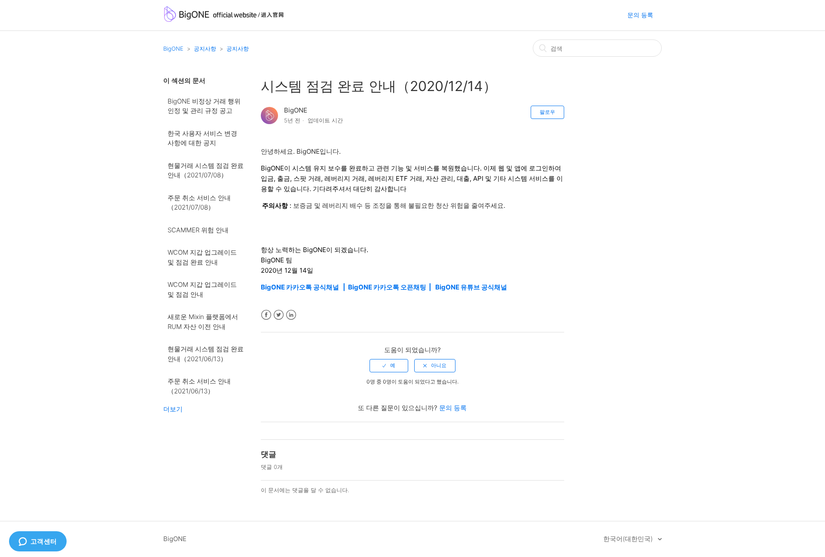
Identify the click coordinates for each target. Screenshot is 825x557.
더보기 (173, 409)
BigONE (173, 48)
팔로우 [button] (547, 112)
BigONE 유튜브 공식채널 (471, 287)
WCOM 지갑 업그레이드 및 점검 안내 (202, 289)
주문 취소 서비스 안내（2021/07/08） (199, 203)
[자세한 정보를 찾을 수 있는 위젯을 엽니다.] (38, 542)
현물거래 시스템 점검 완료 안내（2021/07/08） (206, 170)
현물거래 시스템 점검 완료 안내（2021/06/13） (206, 354)
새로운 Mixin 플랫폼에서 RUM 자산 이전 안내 (203, 322)
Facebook (266, 315)
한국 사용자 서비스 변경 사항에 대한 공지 (202, 138)
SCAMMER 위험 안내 (198, 230)
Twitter (278, 315)
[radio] (389, 365)
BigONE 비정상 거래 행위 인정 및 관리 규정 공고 (204, 106)
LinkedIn (291, 315)
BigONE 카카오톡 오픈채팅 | (391, 287)
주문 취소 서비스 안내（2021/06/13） (199, 386)
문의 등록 (640, 14)
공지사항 (205, 48)
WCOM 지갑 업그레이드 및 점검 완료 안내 (202, 257)
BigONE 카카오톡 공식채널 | (304, 287)
